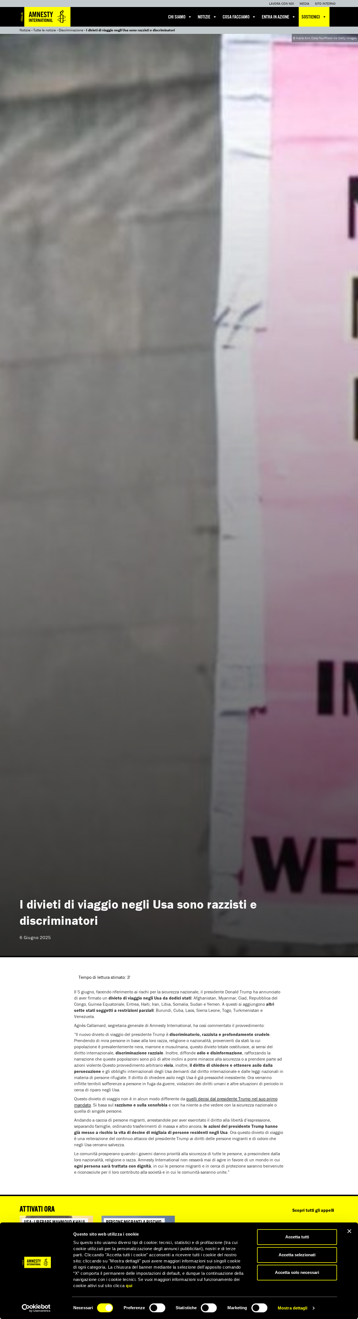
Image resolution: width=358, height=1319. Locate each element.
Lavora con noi (281, 3)
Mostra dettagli (293, 1308)
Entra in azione (275, 17)
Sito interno (325, 3)
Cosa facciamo (236, 17)
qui (129, 1285)
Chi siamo (176, 17)
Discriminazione (71, 30)
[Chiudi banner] (349, 1231)
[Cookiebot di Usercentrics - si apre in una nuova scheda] (36, 1308)
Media (304, 3)
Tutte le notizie (44, 30)
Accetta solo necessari (297, 1272)
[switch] (157, 1307)
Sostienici (311, 17)
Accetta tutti (297, 1236)
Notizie (204, 17)
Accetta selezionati (297, 1254)
